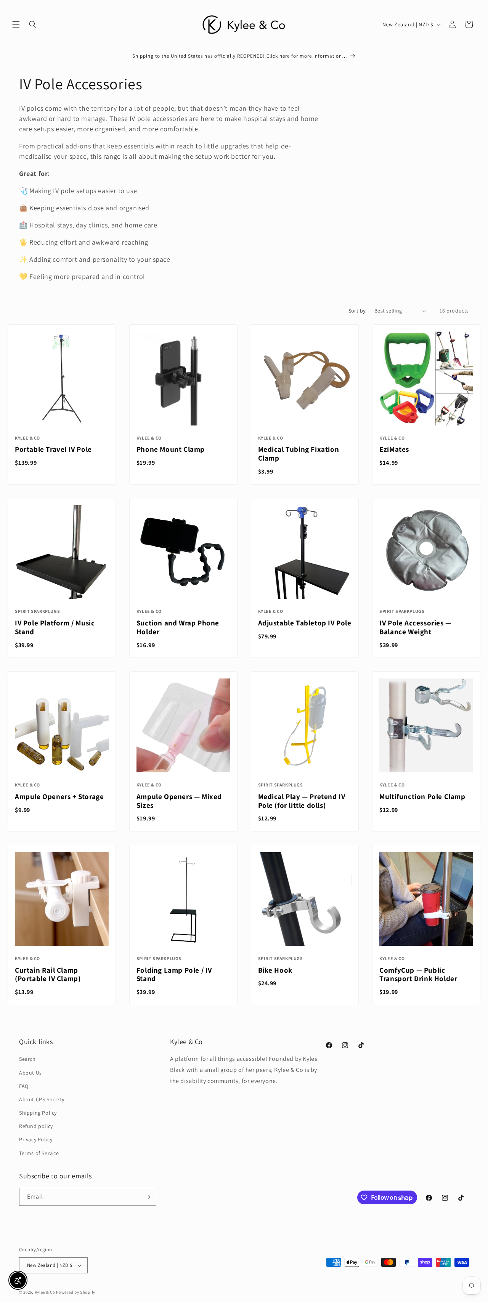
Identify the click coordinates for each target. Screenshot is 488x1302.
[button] (16, 24)
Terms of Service (39, 1153)
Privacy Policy (35, 1139)
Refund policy (36, 1126)
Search (27, 1058)
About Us (30, 1072)
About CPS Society (41, 1099)
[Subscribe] (147, 1197)
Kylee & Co (45, 1292)
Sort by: (357, 310)
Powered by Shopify (75, 1292)
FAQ (24, 1086)
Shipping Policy (38, 1112)
